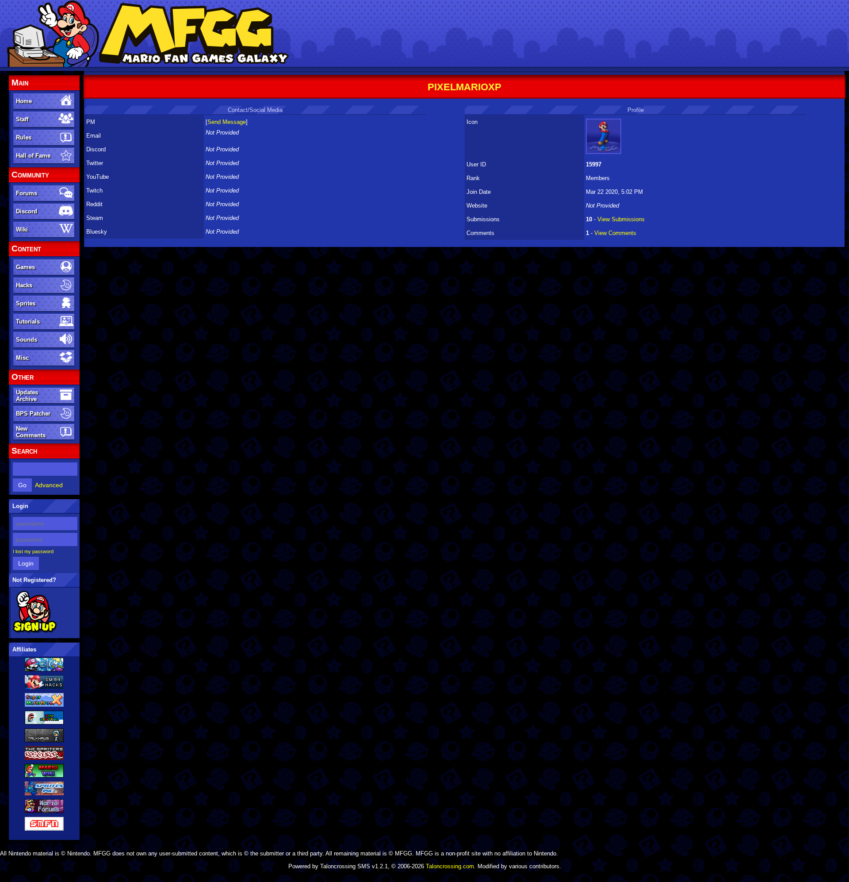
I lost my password (33, 551)
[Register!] (35, 631)
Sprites (25, 303)
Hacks (24, 285)
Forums (26, 193)
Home (24, 101)
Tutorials (28, 321)
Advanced (49, 485)
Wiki (22, 229)
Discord (26, 211)
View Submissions (621, 219)
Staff (22, 119)
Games (25, 267)
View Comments (615, 233)
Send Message (226, 122)
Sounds (26, 339)
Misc (22, 357)
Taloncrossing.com (450, 866)
